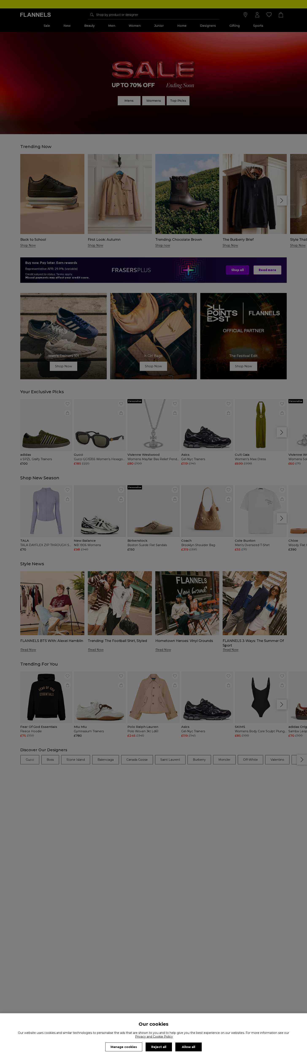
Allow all (188, 1047)
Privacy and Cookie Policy (154, 1037)
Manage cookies (124, 1047)
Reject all (158, 1047)
